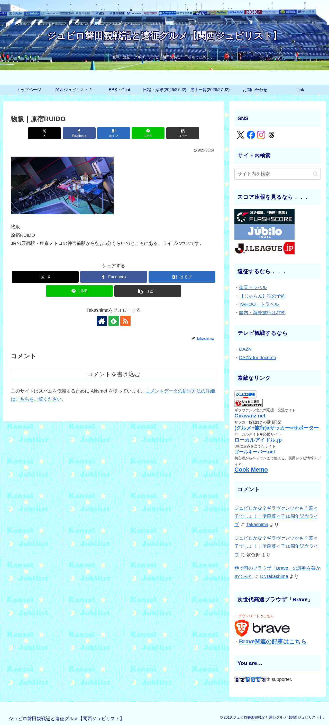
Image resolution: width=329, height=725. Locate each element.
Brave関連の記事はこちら (273, 641)
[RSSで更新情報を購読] (125, 321)
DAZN (245, 349)
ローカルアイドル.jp (258, 440)
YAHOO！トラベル (259, 304)
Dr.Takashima (274, 576)
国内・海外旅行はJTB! (262, 312)
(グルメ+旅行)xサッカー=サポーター (276, 428)
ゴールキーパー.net (254, 451)
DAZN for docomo (257, 357)
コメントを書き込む (113, 374)
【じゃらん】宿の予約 (262, 296)
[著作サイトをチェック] (102, 321)
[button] (182, 133)
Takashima (257, 524)
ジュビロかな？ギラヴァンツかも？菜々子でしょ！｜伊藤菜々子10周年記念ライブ (276, 516)
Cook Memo (251, 469)
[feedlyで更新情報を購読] (113, 321)
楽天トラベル (253, 287)
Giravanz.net (250, 415)
